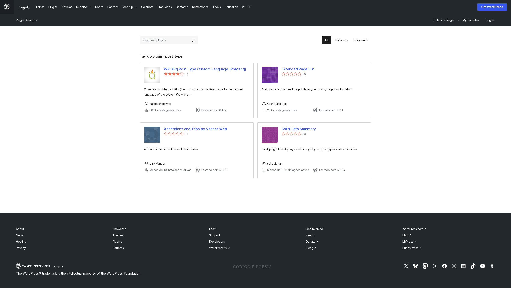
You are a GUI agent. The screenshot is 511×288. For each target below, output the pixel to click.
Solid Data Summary (299, 129)
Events (310, 235)
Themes (118, 235)
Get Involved (314, 229)
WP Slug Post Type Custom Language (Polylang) (205, 69)
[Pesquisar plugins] (194, 40)
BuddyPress (412, 248)
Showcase (119, 229)
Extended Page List (298, 69)
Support (214, 235)
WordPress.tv (219, 248)
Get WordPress (492, 7)
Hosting (21, 241)
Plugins (117, 241)
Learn (213, 229)
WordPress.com (414, 229)
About (20, 229)
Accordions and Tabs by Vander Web (195, 129)
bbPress (409, 241)
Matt (407, 235)
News (19, 235)
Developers (217, 241)
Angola (58, 266)
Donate (312, 241)
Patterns (118, 248)
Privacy (21, 248)
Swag (311, 248)
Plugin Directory (26, 20)
